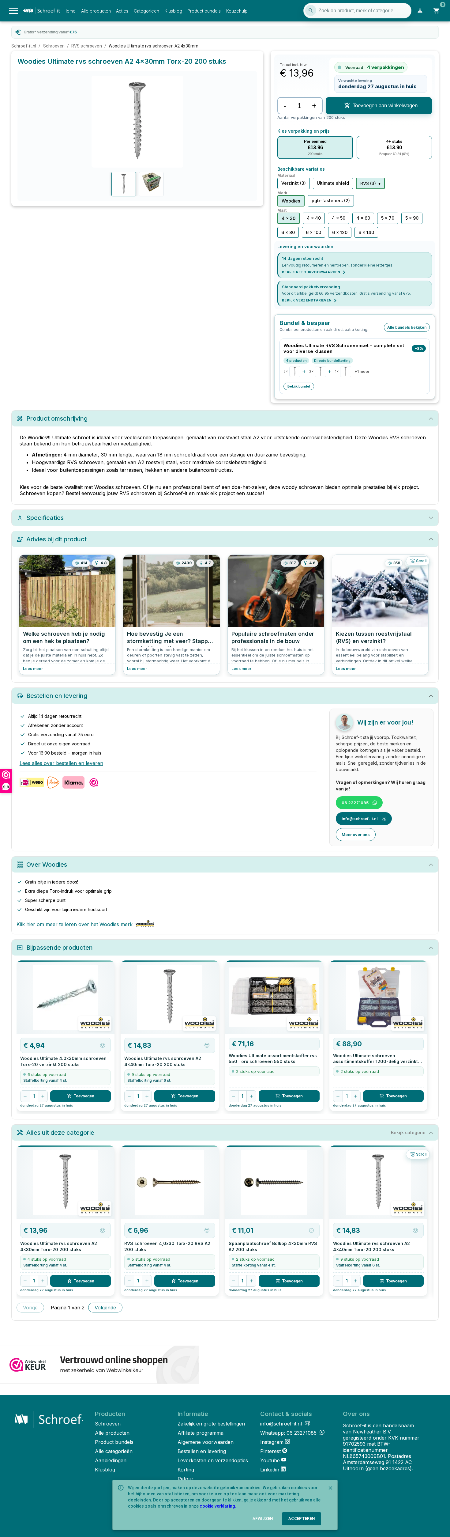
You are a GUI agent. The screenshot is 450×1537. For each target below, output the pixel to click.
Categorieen (146, 10)
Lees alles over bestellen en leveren (61, 763)
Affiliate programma (200, 1433)
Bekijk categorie (408, 1132)
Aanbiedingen (110, 1460)
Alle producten (96, 10)
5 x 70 (387, 218)
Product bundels (204, 10)
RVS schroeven (86, 46)
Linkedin (269, 1470)
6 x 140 (366, 232)
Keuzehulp (237, 10)
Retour (185, 1479)
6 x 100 (313, 232)
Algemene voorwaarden (206, 1442)
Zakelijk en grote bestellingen (211, 1424)
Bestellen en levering (202, 1451)
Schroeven (54, 46)
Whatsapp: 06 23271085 (289, 1433)
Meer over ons (356, 834)
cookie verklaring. (218, 1506)
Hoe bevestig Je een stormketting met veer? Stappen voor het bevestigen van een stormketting (171, 638)
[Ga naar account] (420, 11)
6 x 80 (288, 232)
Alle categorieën (114, 1451)
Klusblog (173, 10)
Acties (122, 10)
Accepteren (301, 1518)
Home (70, 10)
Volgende (105, 1307)
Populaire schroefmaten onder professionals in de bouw (272, 637)
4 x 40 (314, 218)
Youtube (270, 1460)
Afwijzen (263, 1518)
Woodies (291, 200)
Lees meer (33, 668)
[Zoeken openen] (310, 10)
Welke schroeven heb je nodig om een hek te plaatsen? (64, 637)
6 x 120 (339, 232)
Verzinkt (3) (293, 183)
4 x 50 (338, 218)
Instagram (271, 1442)
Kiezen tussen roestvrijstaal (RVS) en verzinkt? (374, 637)
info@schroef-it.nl (360, 818)
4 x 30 (288, 218)
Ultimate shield (333, 183)
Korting (186, 1470)
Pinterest (270, 1451)
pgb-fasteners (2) (331, 200)
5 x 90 (411, 218)
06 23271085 (355, 802)
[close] (330, 1488)
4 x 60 (363, 218)
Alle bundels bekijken (406, 327)
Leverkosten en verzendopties (213, 1460)
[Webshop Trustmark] (99, 1365)
